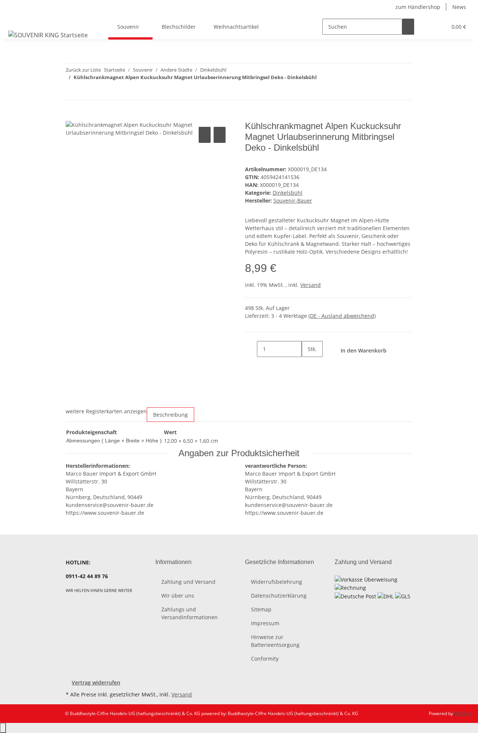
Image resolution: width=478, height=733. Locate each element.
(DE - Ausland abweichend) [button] (342, 315)
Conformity (265, 658)
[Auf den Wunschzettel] (220, 135)
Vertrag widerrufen (96, 682)
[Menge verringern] (251, 349)
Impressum (265, 623)
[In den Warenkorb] (72, 117)
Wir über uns (177, 595)
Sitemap (261, 609)
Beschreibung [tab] (170, 414)
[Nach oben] (3, 728)
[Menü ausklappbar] (15, 20)
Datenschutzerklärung (279, 595)
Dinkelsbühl (287, 192)
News (459, 6)
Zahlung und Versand (188, 581)
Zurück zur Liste (83, 69)
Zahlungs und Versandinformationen (189, 613)
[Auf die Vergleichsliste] (205, 135)
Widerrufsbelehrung (276, 581)
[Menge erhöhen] (308, 365)
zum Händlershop (417, 6)
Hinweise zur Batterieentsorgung (275, 640)
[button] (426, 27)
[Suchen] (408, 27)
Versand (310, 284)
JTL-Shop (463, 713)
